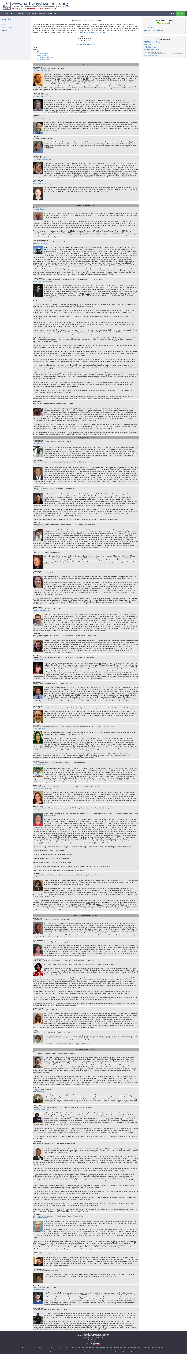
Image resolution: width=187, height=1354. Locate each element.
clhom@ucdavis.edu (39, 526)
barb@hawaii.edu (38, 1091)
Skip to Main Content (182, 2)
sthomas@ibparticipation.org (42, 96)
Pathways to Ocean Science (152, 52)
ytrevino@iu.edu (38, 810)
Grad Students (31, 13)
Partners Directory (7, 28)
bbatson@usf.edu (38, 443)
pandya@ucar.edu (38, 1289)
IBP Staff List (94, 1341)
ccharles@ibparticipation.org (42, 159)
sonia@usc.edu (38, 659)
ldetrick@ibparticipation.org (41, 119)
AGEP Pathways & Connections (154, 42)
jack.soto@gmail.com (39, 764)
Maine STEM (148, 44)
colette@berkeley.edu (39, 637)
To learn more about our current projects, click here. (89, 32)
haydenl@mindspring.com (41, 1109)
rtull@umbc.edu (38, 877)
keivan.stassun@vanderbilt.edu (42, 281)
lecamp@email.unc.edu (40, 464)
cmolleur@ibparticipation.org (42, 184)
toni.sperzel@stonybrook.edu (42, 789)
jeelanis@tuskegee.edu (40, 1145)
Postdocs (42, 13)
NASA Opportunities (150, 47)
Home (6, 13)
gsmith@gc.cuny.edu (39, 728)
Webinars (4, 25)
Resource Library (6, 22)
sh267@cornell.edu (39, 490)
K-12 (12, 13)
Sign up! (172, 13)
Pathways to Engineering (151, 49)
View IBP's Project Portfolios (150, 55)
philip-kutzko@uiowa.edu (41, 1218)
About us (4, 31)
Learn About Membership (152, 28)
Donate (181, 13)
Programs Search (6, 19)
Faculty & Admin (53, 13)
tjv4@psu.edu (37, 405)
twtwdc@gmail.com (39, 210)
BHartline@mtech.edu (40, 243)
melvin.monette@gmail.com (41, 611)
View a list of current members (153, 30)
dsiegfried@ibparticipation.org (42, 70)
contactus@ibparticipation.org (86, 44)
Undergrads (20, 13)
